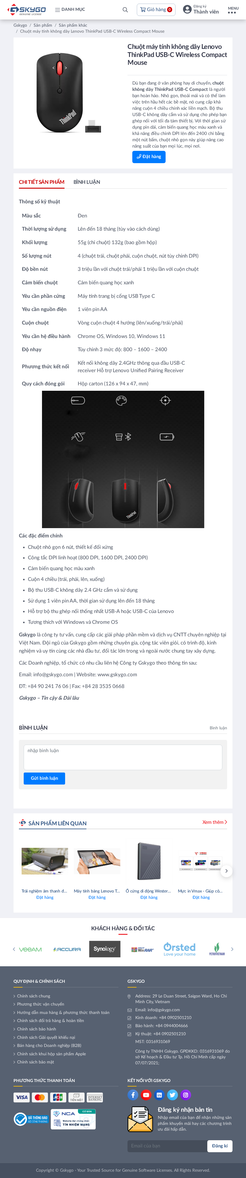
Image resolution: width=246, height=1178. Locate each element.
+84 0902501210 (175, 1018)
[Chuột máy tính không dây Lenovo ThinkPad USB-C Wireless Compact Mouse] (68, 92)
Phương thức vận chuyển (40, 1004)
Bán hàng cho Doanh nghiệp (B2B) (49, 1046)
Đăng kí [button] (220, 1146)
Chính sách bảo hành (36, 1029)
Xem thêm (213, 822)
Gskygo (20, 25)
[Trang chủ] (26, 9)
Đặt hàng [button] (151, 156)
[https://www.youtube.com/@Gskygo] (146, 1095)
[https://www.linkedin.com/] (159, 1095)
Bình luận (87, 182)
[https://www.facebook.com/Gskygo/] (133, 1095)
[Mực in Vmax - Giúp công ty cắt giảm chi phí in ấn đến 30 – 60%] (201, 871)
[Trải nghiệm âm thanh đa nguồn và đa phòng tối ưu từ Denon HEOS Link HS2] (45, 871)
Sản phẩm (43, 25)
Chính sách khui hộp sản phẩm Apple (51, 1054)
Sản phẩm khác (73, 25)
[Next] (226, 871)
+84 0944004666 (171, 1026)
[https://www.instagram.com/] (185, 1095)
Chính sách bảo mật (35, 1062)
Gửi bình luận (44, 778)
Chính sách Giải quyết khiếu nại (46, 1038)
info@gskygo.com (164, 1010)
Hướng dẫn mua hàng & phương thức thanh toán (63, 1013)
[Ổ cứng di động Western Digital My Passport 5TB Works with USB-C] (149, 871)
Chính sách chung (33, 996)
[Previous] (14, 949)
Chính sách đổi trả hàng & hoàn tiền (50, 1021)
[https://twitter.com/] (172, 1095)
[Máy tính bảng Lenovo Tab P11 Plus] (97, 871)
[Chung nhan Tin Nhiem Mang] (73, 1119)
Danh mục (73, 9)
